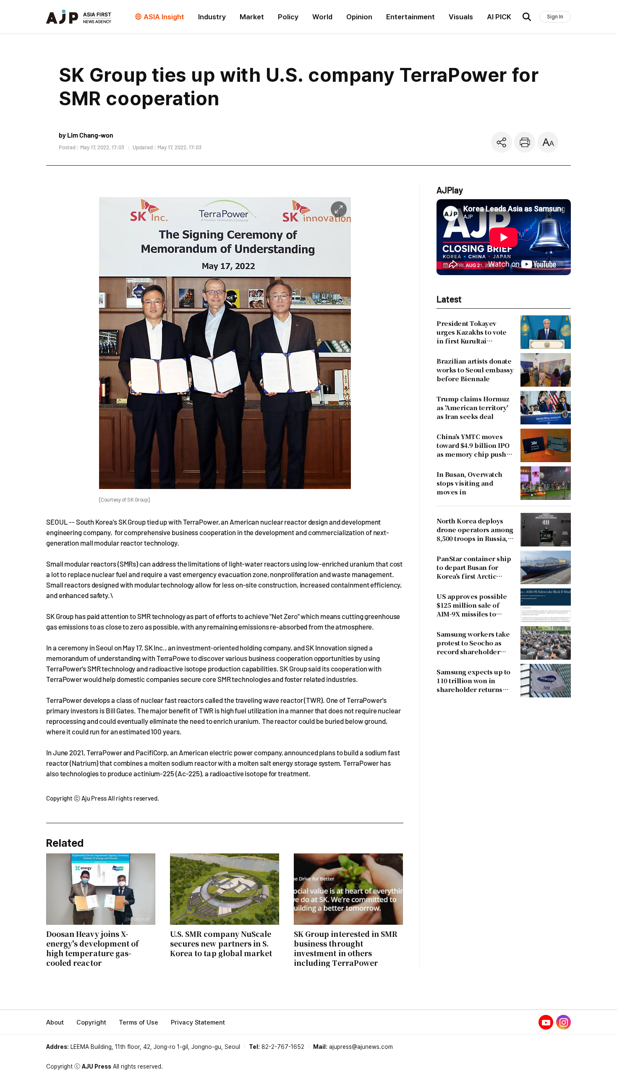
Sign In (555, 16)
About (55, 1022)
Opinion (359, 17)
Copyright (91, 1022)
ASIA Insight (164, 17)
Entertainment (410, 17)
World (322, 17)
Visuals (461, 17)
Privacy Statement (198, 1022)
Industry (212, 17)
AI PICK (499, 17)
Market (252, 17)
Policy (288, 17)
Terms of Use (138, 1022)
